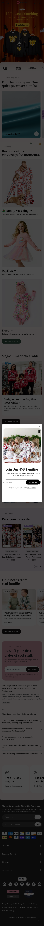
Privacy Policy (31, 488)
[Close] (40, 426)
